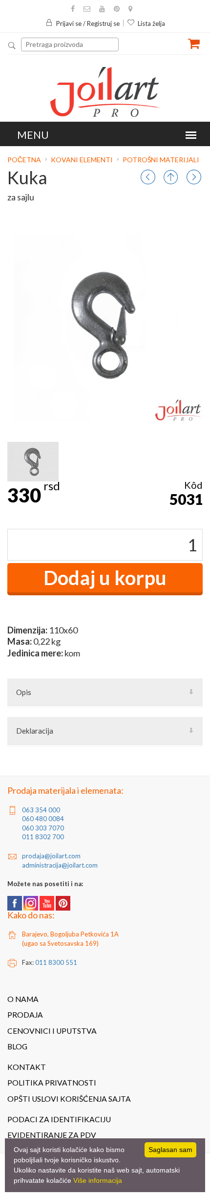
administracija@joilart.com (60, 865)
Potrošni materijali (161, 159)
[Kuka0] (33, 461)
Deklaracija (34, 730)
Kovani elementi (82, 159)
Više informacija (97, 1180)
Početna (24, 159)
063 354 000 (41, 810)
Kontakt (26, 1067)
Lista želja (151, 23)
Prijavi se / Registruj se (88, 23)
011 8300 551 (56, 962)
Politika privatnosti (51, 1082)
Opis (23, 692)
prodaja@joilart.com (51, 856)
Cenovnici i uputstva (52, 1030)
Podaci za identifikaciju (59, 1119)
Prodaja (25, 1014)
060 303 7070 (43, 828)
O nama (23, 999)
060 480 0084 (43, 819)
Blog (17, 1046)
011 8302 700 (43, 837)
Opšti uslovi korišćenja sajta (69, 1098)
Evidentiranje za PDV (51, 1135)
